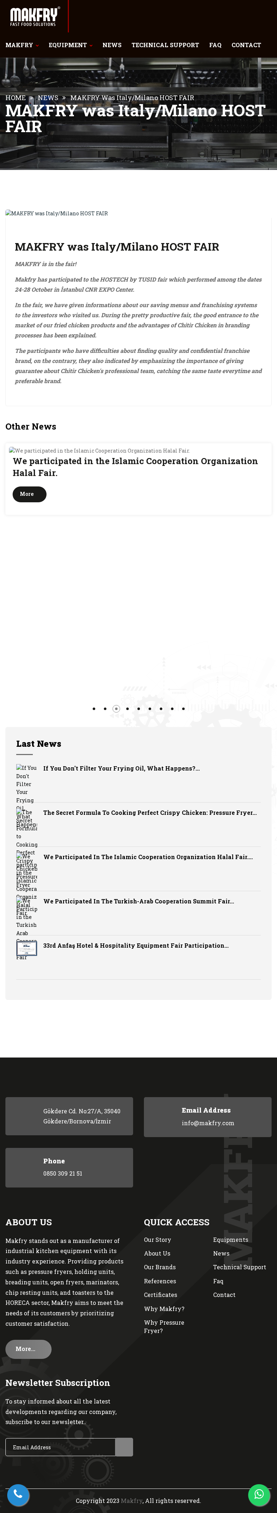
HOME (15, 97)
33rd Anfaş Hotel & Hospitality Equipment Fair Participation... (136, 945)
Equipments (230, 1239)
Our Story (157, 1239)
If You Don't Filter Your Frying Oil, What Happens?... (121, 768)
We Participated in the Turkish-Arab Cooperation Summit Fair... (138, 901)
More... (26, 1348)
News (221, 1253)
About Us (157, 1253)
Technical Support (239, 1267)
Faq (218, 1281)
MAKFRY (19, 45)
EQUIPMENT (68, 45)
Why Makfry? (164, 1308)
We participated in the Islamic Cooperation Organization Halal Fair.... (148, 857)
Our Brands (160, 1267)
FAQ (215, 45)
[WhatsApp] (259, 1495)
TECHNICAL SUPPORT (165, 45)
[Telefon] (18, 1495)
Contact (224, 1294)
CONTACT (246, 45)
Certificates (160, 1294)
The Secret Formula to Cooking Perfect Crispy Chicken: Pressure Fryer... (150, 812)
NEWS (112, 45)
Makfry (131, 1500)
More (243, 493)
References (160, 1281)
